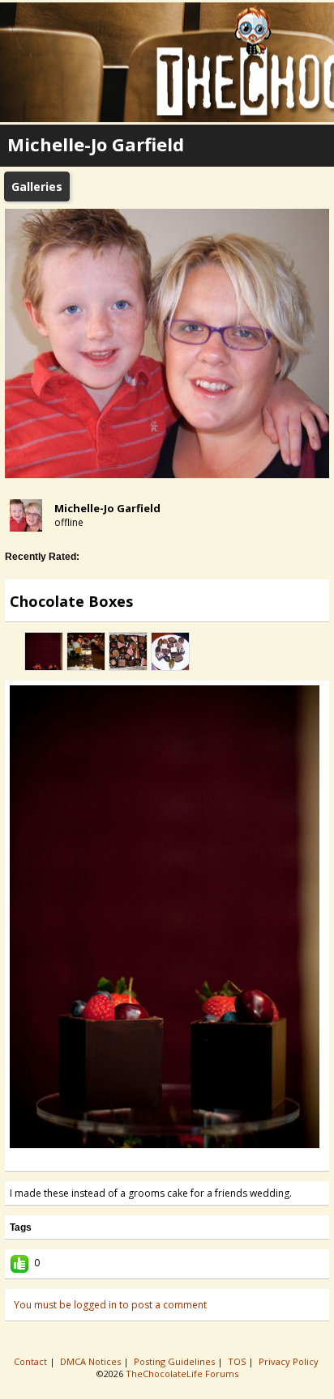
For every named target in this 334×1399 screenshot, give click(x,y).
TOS (238, 1361)
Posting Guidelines (175, 1361)
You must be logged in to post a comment (110, 1305)
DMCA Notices (91, 1361)
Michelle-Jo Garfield (107, 508)
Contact (31, 1361)
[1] (141, 1159)
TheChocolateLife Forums (182, 1373)
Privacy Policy (290, 1361)
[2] (148, 1159)
